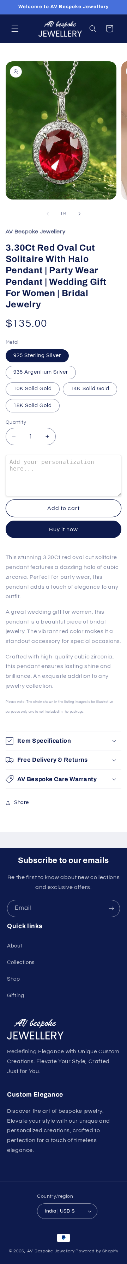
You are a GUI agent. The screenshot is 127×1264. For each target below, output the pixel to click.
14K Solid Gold (90, 388)
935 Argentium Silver (40, 372)
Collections (21, 962)
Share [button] (21, 802)
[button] (15, 28)
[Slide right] (79, 213)
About (14, 946)
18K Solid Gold (32, 405)
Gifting (15, 995)
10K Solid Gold (32, 388)
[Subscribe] (111, 908)
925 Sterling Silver (37, 355)
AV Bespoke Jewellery (51, 1251)
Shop (13, 979)
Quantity (16, 422)
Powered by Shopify (96, 1251)
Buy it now (63, 529)
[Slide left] (47, 213)
